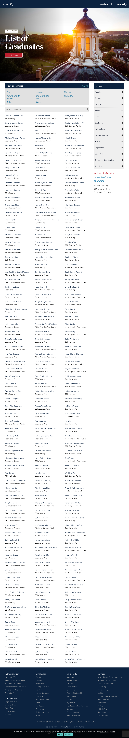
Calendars (98, 98)
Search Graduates (13, 55)
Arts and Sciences (13, 95)
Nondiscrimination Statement (77, 706)
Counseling (102, 687)
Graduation (99, 123)
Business (10, 98)
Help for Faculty (100, 129)
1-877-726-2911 (99, 180)
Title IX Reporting (73, 712)
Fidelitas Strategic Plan (75, 693)
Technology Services (105, 712)
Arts (8, 92)
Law (37, 98)
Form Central (71, 696)
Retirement (40, 709)
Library (69, 699)
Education (39, 92)
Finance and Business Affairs (15, 687)
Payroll (38, 702)
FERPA (97, 110)
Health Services (103, 699)
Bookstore (70, 677)
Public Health (69, 95)
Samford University (42, 722)
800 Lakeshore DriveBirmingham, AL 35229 (65, 722)
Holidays (39, 690)
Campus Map (72, 687)
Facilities (101, 693)
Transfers (98, 166)
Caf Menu (70, 683)
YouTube (8, 714)
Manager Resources (43, 699)
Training (39, 715)
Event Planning (103, 690)
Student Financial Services (107, 696)
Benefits (39, 680)
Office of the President (13, 690)
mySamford (71, 702)
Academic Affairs (11, 677)
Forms (97, 117)
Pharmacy (68, 92)
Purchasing (40, 706)
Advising (98, 92)
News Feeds (9, 708)
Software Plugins (78, 727)
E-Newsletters (10, 705)
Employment (40, 683)
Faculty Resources (42, 687)
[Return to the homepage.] (112, 6)
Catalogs (98, 104)
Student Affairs (10, 693)
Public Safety (102, 709)
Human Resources (42, 693)
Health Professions (42, 95)
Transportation (103, 715)
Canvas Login (71, 690)
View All (85, 86)
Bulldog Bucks (72, 680)
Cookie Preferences (52, 727)
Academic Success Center (107, 680)
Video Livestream (73, 715)
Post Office (102, 702)
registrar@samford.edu (102, 177)
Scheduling (99, 154)
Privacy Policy (65, 727)
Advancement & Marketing (15, 680)
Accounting (40, 677)
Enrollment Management (14, 683)
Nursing (38, 102)
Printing (100, 706)
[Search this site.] (11, 4)
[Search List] (87, 109)
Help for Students (101, 135)
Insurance (39, 696)
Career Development (105, 683)
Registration (99, 147)
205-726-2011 (89, 722)
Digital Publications (12, 702)
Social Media (10, 711)
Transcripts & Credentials (104, 160)
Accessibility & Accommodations (110, 677)
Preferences (68, 734)
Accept (60, 734)
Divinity (9, 102)
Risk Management (42, 712)
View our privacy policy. (107, 731)
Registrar (99, 86)
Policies (98, 141)
